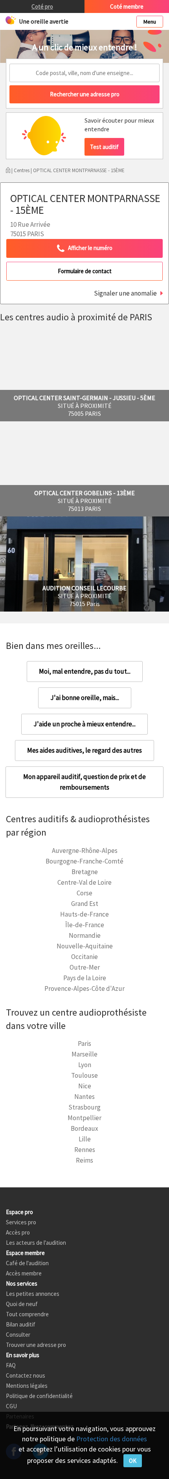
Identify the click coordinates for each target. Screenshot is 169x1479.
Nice (84, 1086)
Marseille (84, 1054)
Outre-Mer (85, 967)
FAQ (11, 1365)
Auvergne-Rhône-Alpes (85, 850)
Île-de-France (84, 924)
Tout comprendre (27, 1314)
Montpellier (84, 1117)
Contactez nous (25, 1375)
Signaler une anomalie (125, 293)
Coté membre (126, 6)
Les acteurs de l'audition (36, 1242)
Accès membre (24, 1273)
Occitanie (84, 956)
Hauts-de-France (84, 914)
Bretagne (85, 871)
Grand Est (84, 903)
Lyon (84, 1064)
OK (132, 1460)
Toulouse (84, 1075)
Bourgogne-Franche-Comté (84, 861)
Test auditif (104, 147)
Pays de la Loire (84, 978)
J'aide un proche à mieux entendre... (84, 724)
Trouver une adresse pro (36, 1345)
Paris (84, 1043)
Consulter (18, 1334)
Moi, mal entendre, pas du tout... (84, 671)
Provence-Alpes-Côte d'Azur (84, 988)
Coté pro (42, 6)
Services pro (21, 1222)
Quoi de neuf (22, 1304)
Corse (84, 893)
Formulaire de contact (85, 271)
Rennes (84, 1149)
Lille (85, 1139)
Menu (149, 21)
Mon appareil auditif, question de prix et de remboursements (84, 782)
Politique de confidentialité (39, 1396)
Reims (84, 1160)
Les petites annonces (32, 1293)
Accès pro (18, 1232)
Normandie (85, 935)
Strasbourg (84, 1107)
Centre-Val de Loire (84, 882)
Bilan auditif (20, 1324)
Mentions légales (27, 1385)
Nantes (84, 1096)
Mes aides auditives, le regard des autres (84, 750)
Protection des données (111, 1438)
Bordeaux (84, 1128)
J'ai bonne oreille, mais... (84, 697)
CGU (11, 1406)
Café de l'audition (27, 1263)
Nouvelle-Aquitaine (85, 946)
